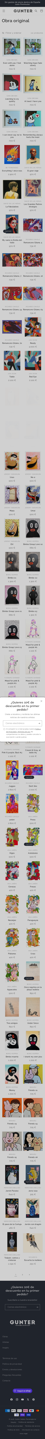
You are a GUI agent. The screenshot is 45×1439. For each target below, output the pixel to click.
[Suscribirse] (39, 723)
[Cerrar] (41, 701)
